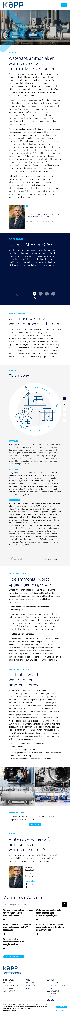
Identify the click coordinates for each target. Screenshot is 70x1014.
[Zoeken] (64, 904)
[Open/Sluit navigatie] (64, 5)
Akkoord (61, 1007)
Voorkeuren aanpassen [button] (10, 1011)
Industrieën (30, 985)
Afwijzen (61, 1010)
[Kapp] (13, 5)
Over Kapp (29, 983)
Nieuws (28, 988)
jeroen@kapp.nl (32, 881)
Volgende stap (51, 559)
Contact (50, 980)
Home (27, 980)
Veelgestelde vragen (56, 985)
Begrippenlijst (53, 983)
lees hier (35, 824)
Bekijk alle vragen (14, 957)
